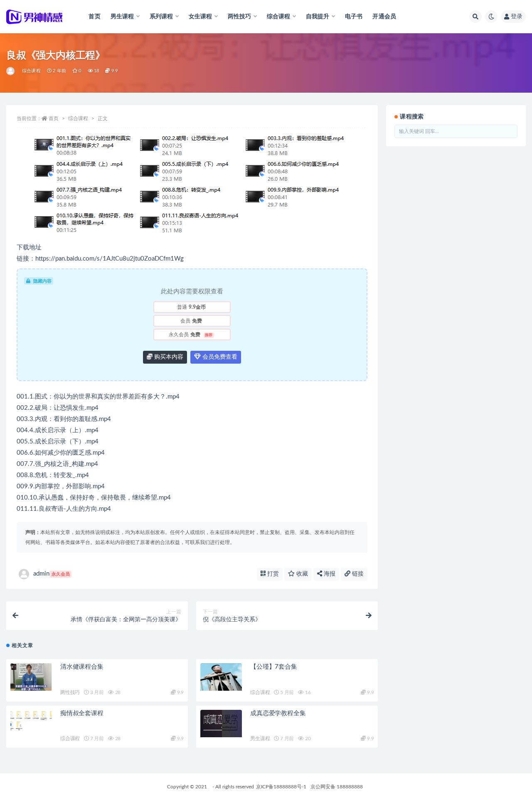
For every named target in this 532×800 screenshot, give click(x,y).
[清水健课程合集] (31, 677)
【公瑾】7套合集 (273, 667)
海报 (328, 574)
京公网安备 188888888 (336, 786)
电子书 (354, 17)
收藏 (301, 574)
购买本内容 (168, 357)
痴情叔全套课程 (81, 713)
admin (51, 574)
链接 (357, 574)
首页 (94, 17)
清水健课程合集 (81, 667)
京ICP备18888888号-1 (281, 786)
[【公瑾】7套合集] (221, 677)
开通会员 (384, 17)
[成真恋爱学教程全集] (221, 724)
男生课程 (260, 738)
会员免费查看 (219, 357)
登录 (516, 17)
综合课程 (31, 71)
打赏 (272, 574)
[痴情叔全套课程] (31, 720)
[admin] (11, 71)
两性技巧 (70, 692)
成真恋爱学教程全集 (277, 713)
